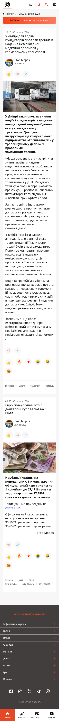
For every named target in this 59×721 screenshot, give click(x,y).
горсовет (9, 386)
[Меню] (54, 5)
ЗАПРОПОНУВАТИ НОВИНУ (30, 614)
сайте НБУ (12, 508)
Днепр (22, 386)
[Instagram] (20, 691)
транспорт (35, 386)
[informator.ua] (7, 4)
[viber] (48, 691)
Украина (9, 580)
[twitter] (29, 691)
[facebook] (11, 691)
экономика (11, 584)
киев (21, 580)
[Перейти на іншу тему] (39, 5)
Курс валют (44, 584)
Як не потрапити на (36, 20)
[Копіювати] (25, 74)
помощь (50, 386)
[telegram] (39, 691)
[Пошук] (47, 5)
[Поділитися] (17, 74)
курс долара (28, 584)
